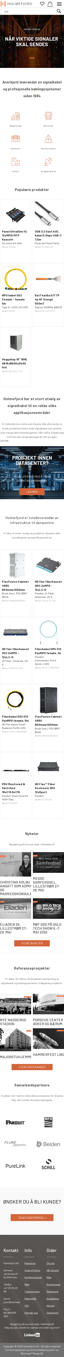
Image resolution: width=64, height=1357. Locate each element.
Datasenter (15, 148)
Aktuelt (51, 1305)
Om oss (51, 1263)
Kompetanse (53, 1284)
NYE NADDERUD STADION (13, 1022)
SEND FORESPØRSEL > (32, 1217)
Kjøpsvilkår (30, 1298)
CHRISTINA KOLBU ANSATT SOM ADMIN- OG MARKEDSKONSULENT (18, 888)
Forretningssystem (16, 1349)
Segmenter (52, 1312)
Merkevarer (52, 1291)
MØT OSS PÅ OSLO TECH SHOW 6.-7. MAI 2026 (47, 928)
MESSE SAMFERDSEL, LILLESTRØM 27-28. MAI (46, 884)
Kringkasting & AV (48, 171)
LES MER (32, 491)
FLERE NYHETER (32, 943)
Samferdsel (48, 126)
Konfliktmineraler (34, 1277)
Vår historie (53, 1270)
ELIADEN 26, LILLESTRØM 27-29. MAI (13, 928)
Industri (15, 171)
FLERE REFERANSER (32, 1067)
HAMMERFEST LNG (48, 1054)
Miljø (27, 1284)
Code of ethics (32, 1270)
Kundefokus (53, 1298)
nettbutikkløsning (39, 1349)
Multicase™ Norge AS (32, 1353)
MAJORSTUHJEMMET (17, 1057)
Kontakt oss (31, 1312)
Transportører (32, 1291)
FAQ (27, 1305)
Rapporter (30, 1263)
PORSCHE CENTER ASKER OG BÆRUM (48, 1022)
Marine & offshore (48, 148)
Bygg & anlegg (16, 126)
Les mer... (5, 440)
